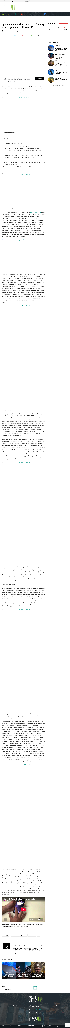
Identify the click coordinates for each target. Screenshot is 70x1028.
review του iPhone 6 (35, 212)
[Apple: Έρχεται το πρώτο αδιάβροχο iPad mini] (51, 72)
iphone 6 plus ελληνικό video (22, 926)
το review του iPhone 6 (14, 602)
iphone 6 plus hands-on (20, 924)
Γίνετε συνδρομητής (66, 27)
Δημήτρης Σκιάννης (9, 30)
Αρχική (3, 21)
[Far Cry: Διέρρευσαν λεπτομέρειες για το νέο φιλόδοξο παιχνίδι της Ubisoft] (51, 80)
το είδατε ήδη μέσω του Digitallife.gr (19, 86)
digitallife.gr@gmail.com (40, 1009)
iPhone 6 (7, 924)
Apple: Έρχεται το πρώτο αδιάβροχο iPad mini (61, 73)
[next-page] (4, 981)
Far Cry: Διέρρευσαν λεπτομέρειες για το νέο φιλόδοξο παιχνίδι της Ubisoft (61, 80)
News (56, 70)
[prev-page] (2, 981)
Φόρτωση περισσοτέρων (58, 85)
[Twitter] (64, 1)
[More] (38, 35)
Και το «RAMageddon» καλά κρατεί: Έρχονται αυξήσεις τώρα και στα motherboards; (23, 976)
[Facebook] (63, 1)
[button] (67, 14)
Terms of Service (32, 1026)
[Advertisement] (58, 99)
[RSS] (68, 1)
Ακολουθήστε (58, 26)
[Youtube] (66, 1)
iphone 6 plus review (30, 924)
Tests (6, 21)
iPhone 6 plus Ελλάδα (39, 924)
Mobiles (9, 21)
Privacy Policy (25, 1026)
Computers (8, 972)
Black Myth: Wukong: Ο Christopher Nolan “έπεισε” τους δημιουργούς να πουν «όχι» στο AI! (38, 975)
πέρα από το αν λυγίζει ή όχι (13, 92)
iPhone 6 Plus (12, 924)
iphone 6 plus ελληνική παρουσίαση (8, 926)
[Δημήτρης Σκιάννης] (3, 31)
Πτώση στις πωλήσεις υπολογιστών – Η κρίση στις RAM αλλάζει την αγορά (8, 976)
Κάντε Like (51, 26)
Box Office (38, 971)
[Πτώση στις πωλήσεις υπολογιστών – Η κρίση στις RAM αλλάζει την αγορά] (9, 970)
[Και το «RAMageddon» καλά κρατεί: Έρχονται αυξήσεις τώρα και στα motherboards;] (23, 970)
